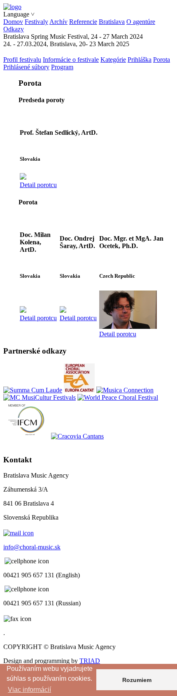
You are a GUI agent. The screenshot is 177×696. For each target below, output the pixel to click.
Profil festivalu (22, 59)
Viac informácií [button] (29, 689)
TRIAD (89, 660)
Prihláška (139, 59)
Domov (13, 21)
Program (62, 66)
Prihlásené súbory (26, 66)
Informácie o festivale (71, 59)
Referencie (83, 21)
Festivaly (36, 21)
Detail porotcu (38, 184)
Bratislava (112, 21)
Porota (161, 59)
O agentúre (140, 21)
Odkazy (13, 29)
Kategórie (113, 59)
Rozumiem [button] (136, 680)
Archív (58, 21)
